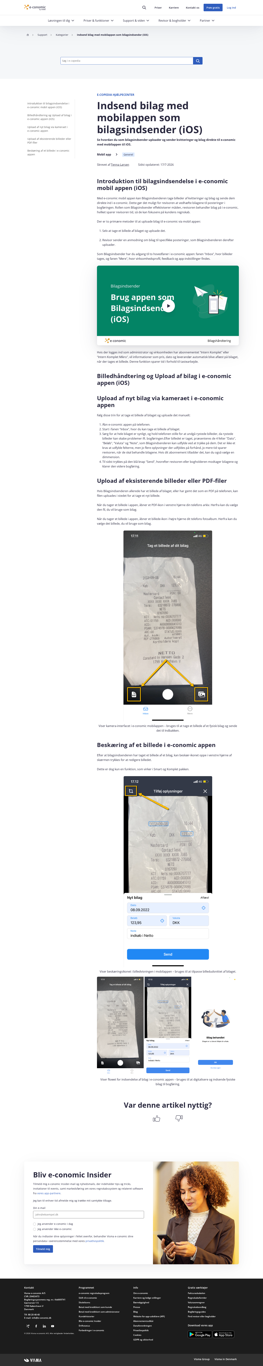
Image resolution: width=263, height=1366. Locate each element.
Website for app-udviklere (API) (149, 1316)
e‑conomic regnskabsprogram (94, 1293)
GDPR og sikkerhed (143, 1339)
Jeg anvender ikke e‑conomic (55, 1229)
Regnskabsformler (197, 1297)
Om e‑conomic (140, 1293)
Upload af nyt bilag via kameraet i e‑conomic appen (47, 128)
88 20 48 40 (34, 1314)
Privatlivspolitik (141, 1330)
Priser (158, 7)
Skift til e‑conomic (88, 1297)
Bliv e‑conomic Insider (90, 1321)
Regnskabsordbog (197, 1307)
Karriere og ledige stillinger (147, 1297)
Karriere (174, 7)
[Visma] (33, 1360)
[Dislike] (179, 1118)
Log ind (231, 7)
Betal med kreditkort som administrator (99, 1311)
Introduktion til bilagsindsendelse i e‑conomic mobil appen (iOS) (48, 105)
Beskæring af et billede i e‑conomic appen (48, 152)
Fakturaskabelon (196, 1293)
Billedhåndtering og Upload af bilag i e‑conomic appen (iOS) (49, 117)
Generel (128, 154)
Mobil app (104, 154)
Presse (136, 1307)
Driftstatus (84, 1325)
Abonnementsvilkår (143, 1321)
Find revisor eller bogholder (202, 1316)
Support (42, 34)
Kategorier (62, 34)
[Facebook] (36, 1326)
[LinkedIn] (44, 1326)
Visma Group (202, 1359)
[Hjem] (27, 34)
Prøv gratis (213, 7)
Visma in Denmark (226, 1359)
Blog (135, 1311)
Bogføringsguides (197, 1311)
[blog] (28, 1326)
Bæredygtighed (141, 1302)
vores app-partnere (48, 1193)
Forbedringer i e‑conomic (91, 1330)
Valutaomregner (196, 1302)
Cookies (137, 1335)
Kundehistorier (86, 1316)
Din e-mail (39, 1208)
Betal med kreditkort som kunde (95, 1307)
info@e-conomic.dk (41, 1317)
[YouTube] (52, 1326)
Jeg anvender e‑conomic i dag (55, 1224)
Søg (198, 61)
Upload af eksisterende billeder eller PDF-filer (49, 140)
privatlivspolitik (95, 1241)
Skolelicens (84, 1302)
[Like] (156, 1118)
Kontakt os (192, 7)
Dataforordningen (142, 1325)
